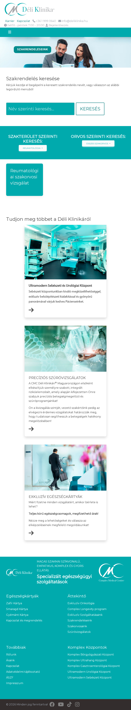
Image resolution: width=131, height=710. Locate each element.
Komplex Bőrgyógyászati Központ (91, 654)
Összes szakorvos (97, 143)
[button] (24, 180)
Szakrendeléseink (80, 620)
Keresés (90, 108)
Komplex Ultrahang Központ (87, 660)
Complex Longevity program (87, 609)
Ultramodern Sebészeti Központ (90, 677)
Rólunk (11, 654)
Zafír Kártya (14, 603)
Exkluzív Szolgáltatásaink (85, 614)
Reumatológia (32, 148)
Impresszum (14, 683)
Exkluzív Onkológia (81, 603)
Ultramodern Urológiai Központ (89, 671)
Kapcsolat (23, 21)
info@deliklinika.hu (75, 21)
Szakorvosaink (77, 626)
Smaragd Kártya (17, 609)
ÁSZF (9, 677)
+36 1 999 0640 (45, 21)
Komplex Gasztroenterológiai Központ (94, 666)
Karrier (9, 21)
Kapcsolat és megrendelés (24, 620)
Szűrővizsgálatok (79, 632)
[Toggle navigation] (12, 32)
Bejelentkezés (58, 25)
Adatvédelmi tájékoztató (23, 671)
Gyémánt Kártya (17, 614)
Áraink (10, 660)
